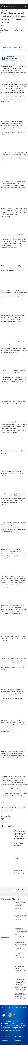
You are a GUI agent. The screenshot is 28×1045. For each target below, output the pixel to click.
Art (2, 807)
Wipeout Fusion (12, 807)
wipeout (6, 807)
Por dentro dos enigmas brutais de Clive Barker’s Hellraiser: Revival (20, 904)
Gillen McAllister (10, 56)
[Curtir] (20, 908)
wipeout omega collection (7, 810)
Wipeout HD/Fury (21, 807)
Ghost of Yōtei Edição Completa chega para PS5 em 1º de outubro (20, 994)
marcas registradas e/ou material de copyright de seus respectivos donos (14, 1028)
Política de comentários (17, 1039)
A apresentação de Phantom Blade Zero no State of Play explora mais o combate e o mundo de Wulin (21, 931)
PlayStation (9, 6)
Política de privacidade (4, 1039)
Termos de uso (18, 1036)
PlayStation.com (5, 1036)
